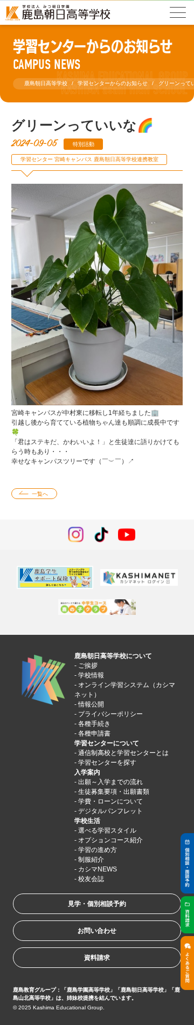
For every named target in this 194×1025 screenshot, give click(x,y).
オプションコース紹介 (110, 840)
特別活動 (83, 144)
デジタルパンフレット (110, 811)
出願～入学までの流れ (110, 782)
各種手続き (94, 724)
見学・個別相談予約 (97, 904)
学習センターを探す (107, 762)
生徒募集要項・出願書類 (113, 791)
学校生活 (87, 821)
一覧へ (40, 494)
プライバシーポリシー (110, 714)
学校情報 (91, 675)
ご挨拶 (88, 665)
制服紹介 (91, 859)
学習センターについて (106, 743)
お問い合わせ (97, 930)
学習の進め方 (97, 850)
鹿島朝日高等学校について (113, 656)
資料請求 (97, 957)
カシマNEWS (97, 869)
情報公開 (91, 704)
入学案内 (87, 772)
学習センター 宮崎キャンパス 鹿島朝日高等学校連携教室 (89, 159)
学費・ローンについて (110, 801)
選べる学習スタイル (107, 830)
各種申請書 (94, 733)
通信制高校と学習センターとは (123, 753)
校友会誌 (91, 879)
